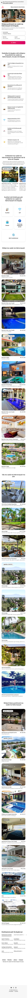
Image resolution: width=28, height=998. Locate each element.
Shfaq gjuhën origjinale (8, 3)
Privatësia (11, 991)
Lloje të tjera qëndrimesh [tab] (19, 934)
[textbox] (7, 38)
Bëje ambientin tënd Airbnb (18, 7)
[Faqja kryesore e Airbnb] (3, 7)
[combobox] (13, 34)
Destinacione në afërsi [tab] (7, 934)
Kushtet (16, 991)
